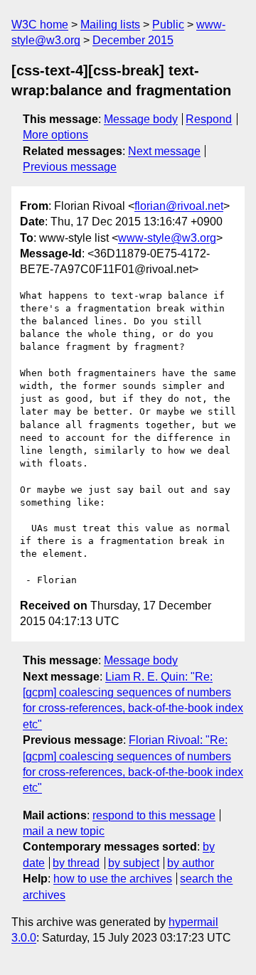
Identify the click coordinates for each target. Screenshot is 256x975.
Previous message (70, 167)
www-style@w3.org (167, 238)
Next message (164, 151)
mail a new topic (64, 831)
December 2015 (133, 40)
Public (168, 24)
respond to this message (153, 815)
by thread (76, 863)
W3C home (39, 24)
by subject (133, 863)
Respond (209, 119)
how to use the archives (112, 879)
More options (55, 135)
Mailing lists (110, 24)
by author (190, 863)
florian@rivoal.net (178, 206)
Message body (141, 119)
